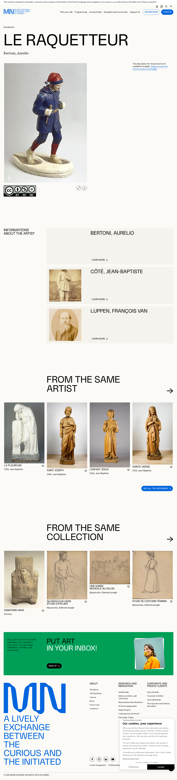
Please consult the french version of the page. (150, 67)
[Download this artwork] (84, 188)
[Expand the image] (79, 188)
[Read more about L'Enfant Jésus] (110, 434)
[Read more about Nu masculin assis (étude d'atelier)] (67, 575)
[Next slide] (170, 391)
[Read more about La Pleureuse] (24, 432)
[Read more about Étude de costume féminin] (152, 575)
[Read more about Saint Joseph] (67, 435)
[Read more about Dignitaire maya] (24, 579)
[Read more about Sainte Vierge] (152, 433)
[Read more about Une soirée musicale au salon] (110, 567)
